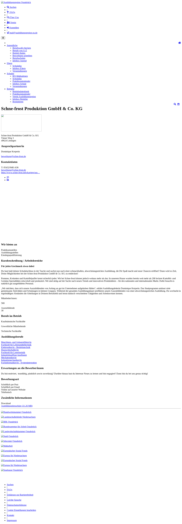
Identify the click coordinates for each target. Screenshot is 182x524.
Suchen (12, 7)
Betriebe (10, 89)
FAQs (12, 12)
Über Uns (14, 17)
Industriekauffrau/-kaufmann (14, 355)
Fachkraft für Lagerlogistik (13, 352)
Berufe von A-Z (20, 50)
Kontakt (10, 515)
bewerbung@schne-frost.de (13, 156)
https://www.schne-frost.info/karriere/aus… (20, 172)
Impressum (12, 520)
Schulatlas (17, 66)
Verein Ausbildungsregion (24, 96)
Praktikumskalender (21, 81)
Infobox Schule (19, 84)
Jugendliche (12, 45)
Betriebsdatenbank (21, 91)
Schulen (10, 73)
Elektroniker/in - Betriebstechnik (15, 347)
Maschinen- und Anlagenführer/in (16, 342)
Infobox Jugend (20, 61)
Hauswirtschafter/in (10, 350)
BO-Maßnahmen (20, 76)
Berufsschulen (19, 58)
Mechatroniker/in (8, 357)
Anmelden (14, 27)
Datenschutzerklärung (16, 505)
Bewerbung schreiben (22, 55)
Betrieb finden (19, 53)
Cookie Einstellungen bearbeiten (21, 510)
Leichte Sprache (14, 500)
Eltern (9, 63)
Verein (13, 22)
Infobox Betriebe (20, 99)
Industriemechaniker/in (11, 360)
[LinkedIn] (8, 180)
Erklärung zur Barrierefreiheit (20, 495)
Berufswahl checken (22, 48)
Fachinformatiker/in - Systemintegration (19, 362)
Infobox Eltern (19, 68)
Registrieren (18, 101)
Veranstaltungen (20, 71)
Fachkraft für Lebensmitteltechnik (16, 345)
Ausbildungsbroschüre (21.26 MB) (17, 406)
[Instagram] (8, 177)
